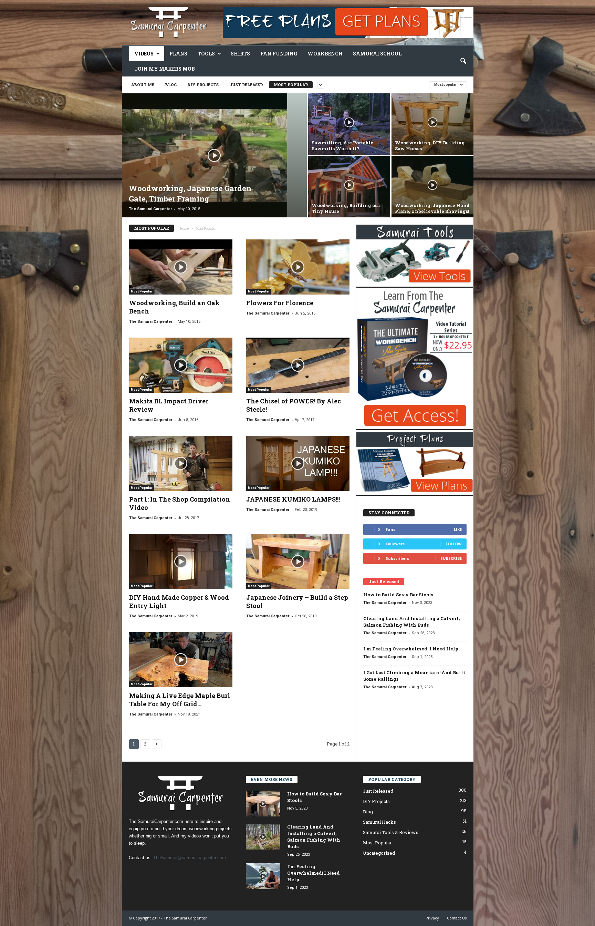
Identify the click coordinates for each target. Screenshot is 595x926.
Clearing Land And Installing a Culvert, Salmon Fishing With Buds (411, 621)
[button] (463, 61)
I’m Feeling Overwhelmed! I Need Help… (412, 649)
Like (458, 529)
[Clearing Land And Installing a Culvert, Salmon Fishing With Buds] (263, 837)
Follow (454, 543)
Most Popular (291, 84)
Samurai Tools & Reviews (390, 832)
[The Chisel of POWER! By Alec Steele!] (297, 365)
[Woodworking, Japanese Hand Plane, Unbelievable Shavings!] (432, 186)
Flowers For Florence (279, 303)
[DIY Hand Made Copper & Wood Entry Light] (180, 561)
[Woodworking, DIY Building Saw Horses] (432, 124)
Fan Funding (278, 53)
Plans (178, 53)
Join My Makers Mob (164, 68)
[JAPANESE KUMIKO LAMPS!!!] (297, 463)
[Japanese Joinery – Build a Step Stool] (297, 561)
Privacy (432, 917)
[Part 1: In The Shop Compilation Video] (180, 463)
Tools (206, 53)
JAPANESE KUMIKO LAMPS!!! (293, 499)
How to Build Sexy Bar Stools (398, 594)
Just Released (246, 84)
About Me (142, 84)
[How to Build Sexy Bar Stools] (263, 803)
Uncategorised (379, 853)
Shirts (240, 53)
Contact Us (457, 917)
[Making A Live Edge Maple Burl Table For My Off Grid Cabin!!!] (180, 659)
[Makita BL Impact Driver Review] (180, 365)
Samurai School (377, 53)
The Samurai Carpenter (150, 209)
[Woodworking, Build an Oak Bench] (180, 267)
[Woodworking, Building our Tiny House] (349, 186)
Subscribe (451, 558)
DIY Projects (203, 84)
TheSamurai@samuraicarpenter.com (189, 857)
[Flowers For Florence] (297, 267)
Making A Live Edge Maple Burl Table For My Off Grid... (179, 699)
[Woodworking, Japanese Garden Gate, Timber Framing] (214, 155)
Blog (171, 84)
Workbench (325, 53)
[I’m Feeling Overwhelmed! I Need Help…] (263, 876)
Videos (144, 53)
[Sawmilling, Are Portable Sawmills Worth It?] (349, 124)
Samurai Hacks (379, 822)
